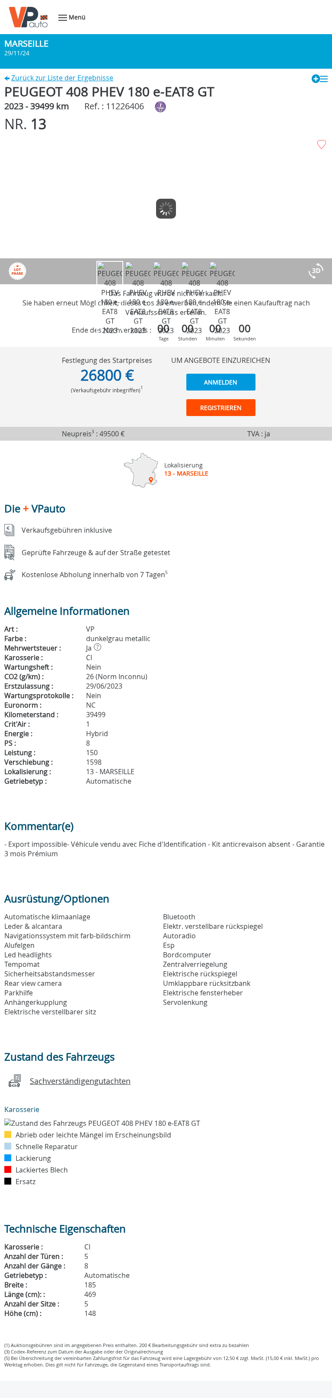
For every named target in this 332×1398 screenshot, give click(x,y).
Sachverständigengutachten (80, 1081)
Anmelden (220, 382)
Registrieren (221, 408)
